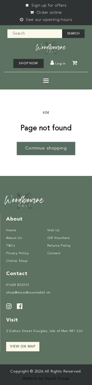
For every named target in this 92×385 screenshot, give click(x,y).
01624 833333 (17, 285)
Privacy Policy (17, 253)
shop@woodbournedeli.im (28, 292)
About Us (14, 238)
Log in (60, 63)
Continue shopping (46, 148)
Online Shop (17, 261)
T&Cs (10, 245)
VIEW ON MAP (23, 346)
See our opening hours (48, 19)
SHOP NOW (28, 63)
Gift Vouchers (58, 238)
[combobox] (34, 33)
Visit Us (53, 230)
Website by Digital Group (46, 378)
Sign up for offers (48, 5)
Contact (54, 253)
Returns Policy (59, 245)
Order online (48, 12)
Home (11, 230)
